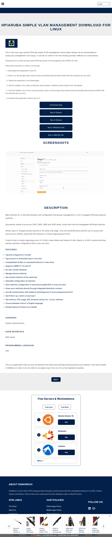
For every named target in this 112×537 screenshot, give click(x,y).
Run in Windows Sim (56, 127)
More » (40, 461)
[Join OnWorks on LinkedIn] (89, 508)
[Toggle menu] (2, 3)
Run (66, 422)
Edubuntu (62, 431)
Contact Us (13, 514)
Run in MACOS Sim (56, 135)
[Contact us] (93, 508)
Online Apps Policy (53, 506)
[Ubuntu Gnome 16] (49, 419)
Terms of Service (52, 514)
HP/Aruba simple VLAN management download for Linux (56, 27)
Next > (56, 379)
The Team (13, 506)
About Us (12, 510)
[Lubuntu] (49, 450)
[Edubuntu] (49, 434)
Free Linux (49, 407)
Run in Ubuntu (56, 112)
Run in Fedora (56, 120)
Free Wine (65, 407)
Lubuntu (61, 446)
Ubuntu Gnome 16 (66, 416)
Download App (56, 105)
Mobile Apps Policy (53, 510)
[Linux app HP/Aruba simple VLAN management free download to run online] (11, 43)
